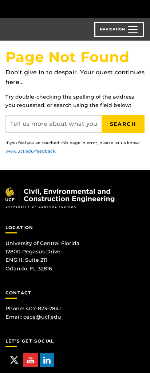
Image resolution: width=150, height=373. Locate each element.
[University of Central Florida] (55, 8)
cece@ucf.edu (42, 317)
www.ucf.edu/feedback (30, 151)
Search (123, 124)
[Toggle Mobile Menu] (142, 8)
